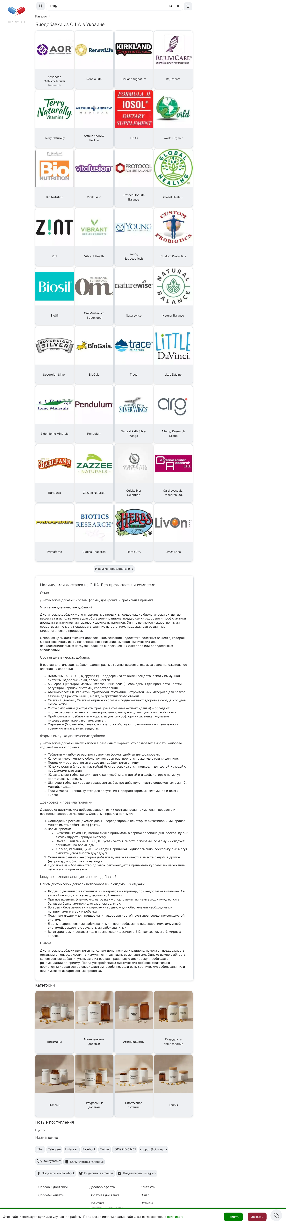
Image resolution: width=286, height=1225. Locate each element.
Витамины (54, 1042)
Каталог (41, 16)
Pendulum (94, 433)
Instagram (71, 1149)
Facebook (89, 1149)
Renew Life (94, 79)
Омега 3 (54, 1105)
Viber (40, 1149)
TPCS (134, 138)
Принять (233, 1217)
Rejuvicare (173, 79)
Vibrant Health (94, 256)
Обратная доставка (104, 1195)
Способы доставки (53, 1187)
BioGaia (94, 374)
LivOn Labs (173, 552)
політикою (175, 1217)
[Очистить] (179, 6)
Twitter (104, 1149)
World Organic (173, 138)
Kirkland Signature (134, 79)
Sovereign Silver (54, 374)
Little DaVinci (173, 374)
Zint (54, 256)
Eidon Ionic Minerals (54, 433)
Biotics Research (94, 552)
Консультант (52, 1161)
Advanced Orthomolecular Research (54, 81)
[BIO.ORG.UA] (40, 6)
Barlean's (54, 493)
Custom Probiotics (173, 256)
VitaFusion (94, 197)
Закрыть (257, 1217)
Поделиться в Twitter (98, 1173)
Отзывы (147, 1203)
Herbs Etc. (134, 552)
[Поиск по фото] (171, 6)
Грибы (173, 1105)
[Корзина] (188, 6)
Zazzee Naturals (94, 493)
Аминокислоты (133, 1042)
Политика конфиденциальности (106, 1205)
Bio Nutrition (54, 197)
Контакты (148, 1187)
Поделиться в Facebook (58, 1173)
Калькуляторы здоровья (87, 1162)
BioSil (55, 315)
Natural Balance (173, 315)
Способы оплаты (51, 1195)
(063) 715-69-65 (125, 1149)
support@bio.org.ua (153, 1149)
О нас (145, 1195)
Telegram (54, 1149)
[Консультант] (276, 1215)
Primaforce (54, 552)
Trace (134, 374)
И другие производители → (114, 569)
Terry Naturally (54, 138)
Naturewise (134, 315)
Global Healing (173, 197)
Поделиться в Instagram (139, 1173)
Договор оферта (102, 1187)
